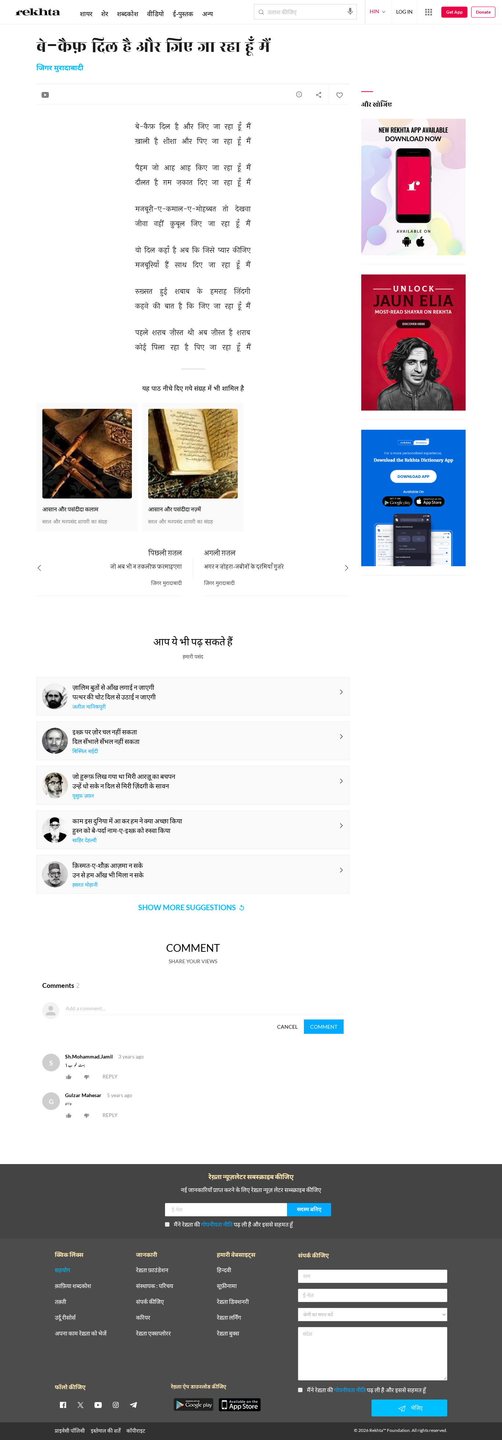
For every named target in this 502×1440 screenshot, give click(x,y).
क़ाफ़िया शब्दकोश (73, 1286)
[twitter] (80, 1405)
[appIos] (240, 1404)
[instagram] (116, 1405)
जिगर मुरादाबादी (59, 68)
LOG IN (404, 11)
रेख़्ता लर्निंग (229, 1318)
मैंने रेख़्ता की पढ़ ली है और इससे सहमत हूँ (233, 1224)
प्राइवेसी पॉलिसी (70, 1430)
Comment (323, 1027)
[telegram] (133, 1405)
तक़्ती (60, 1302)
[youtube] (98, 1405)
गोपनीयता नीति (217, 1224)
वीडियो (155, 14)
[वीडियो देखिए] (45, 94)
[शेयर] (318, 94)
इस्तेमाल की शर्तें (106, 1430)
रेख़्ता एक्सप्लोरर (153, 1333)
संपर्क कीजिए (150, 1302)
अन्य (207, 14)
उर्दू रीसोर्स (65, 1318)
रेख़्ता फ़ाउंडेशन (152, 1270)
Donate (483, 12)
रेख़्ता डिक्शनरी (233, 1302)
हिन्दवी (224, 1270)
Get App (454, 12)
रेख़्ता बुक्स (228, 1333)
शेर (104, 14)
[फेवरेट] (339, 94)
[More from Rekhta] (428, 12)
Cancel (287, 1027)
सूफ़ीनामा (227, 1286)
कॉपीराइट (135, 1430)
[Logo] (37, 13)
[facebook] (63, 1405)
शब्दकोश (127, 14)
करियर (143, 1318)
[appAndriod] (193, 1404)
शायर (86, 14)
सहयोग (62, 1270)
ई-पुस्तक (183, 14)
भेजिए (417, 1408)
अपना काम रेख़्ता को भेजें (81, 1333)
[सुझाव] (299, 94)
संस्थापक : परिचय (154, 1286)
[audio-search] (350, 11)
